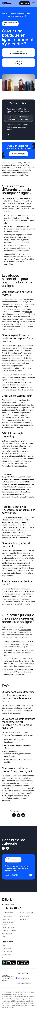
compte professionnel (12, 573)
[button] (33, 3)
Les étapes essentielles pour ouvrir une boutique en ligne (18, 118)
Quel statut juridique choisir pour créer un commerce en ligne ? (18, 127)
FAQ (8, 135)
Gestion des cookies (24, 983)
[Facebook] (3, 908)
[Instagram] (7, 908)
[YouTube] (15, 908)
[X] (19, 908)
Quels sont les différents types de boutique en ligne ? (18, 110)
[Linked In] (11, 908)
